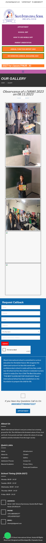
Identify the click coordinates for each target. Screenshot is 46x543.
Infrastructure (27, 451)
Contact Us (26, 461)
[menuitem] (23, 27)
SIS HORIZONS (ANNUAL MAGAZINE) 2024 (23, 56)
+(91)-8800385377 (13, 514)
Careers (25, 454)
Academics (4, 458)
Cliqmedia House (36, 540)
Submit (5, 344)
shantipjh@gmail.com (12, 2)
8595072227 (26, 2)
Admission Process (7, 461)
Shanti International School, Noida (24, 537)
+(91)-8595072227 (13, 516)
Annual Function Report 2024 (23, 49)
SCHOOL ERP (23, 32)
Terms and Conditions (30, 467)
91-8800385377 (37, 2)
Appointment (23, 27)
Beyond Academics (7, 464)
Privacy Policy (28, 464)
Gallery (25, 458)
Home (2, 82)
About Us (4, 454)
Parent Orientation (23, 42)
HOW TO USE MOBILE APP (23, 37)
